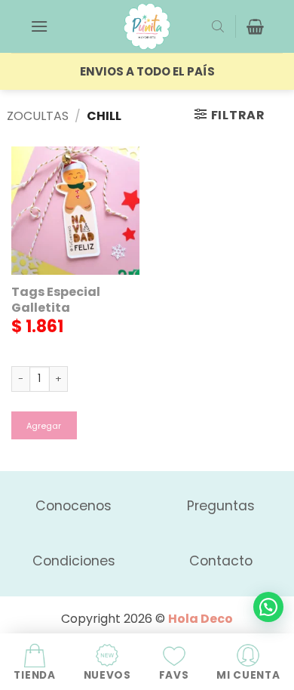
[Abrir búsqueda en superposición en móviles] (218, 26)
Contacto (221, 561)
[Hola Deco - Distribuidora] (147, 26)
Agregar (43, 426)
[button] (39, 26)
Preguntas (221, 506)
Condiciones (73, 561)
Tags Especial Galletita (55, 300)
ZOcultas (38, 116)
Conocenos (73, 506)
